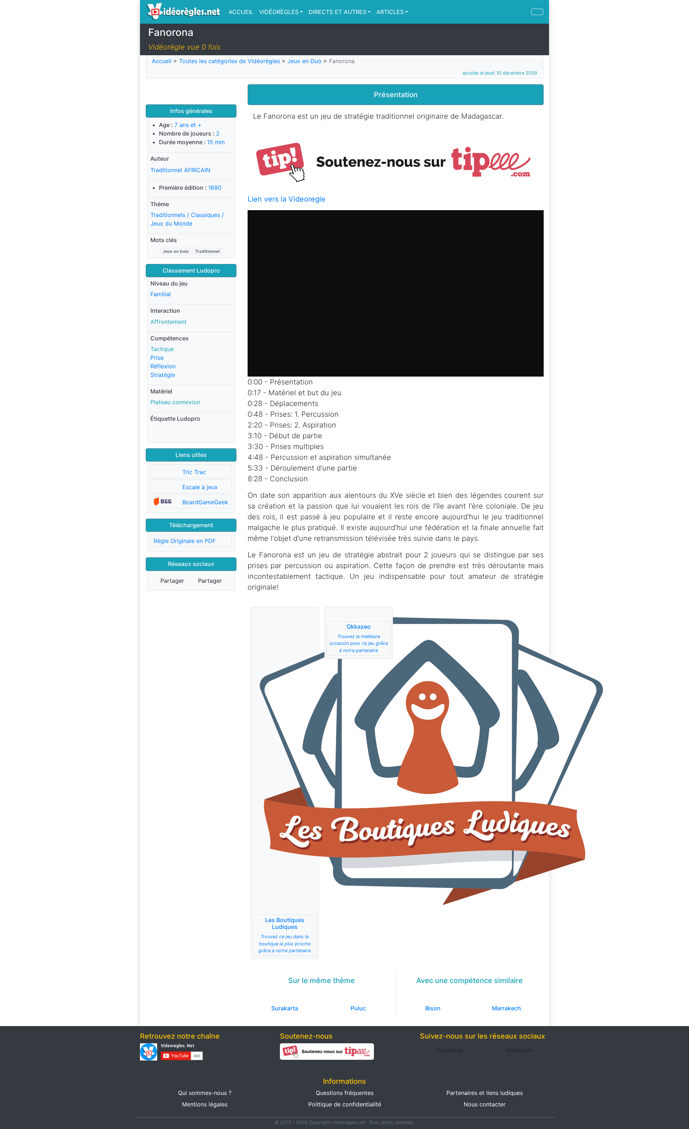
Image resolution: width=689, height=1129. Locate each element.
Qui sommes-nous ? (204, 1092)
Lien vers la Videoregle (286, 199)
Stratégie (162, 374)
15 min (216, 142)
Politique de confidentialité (344, 1104)
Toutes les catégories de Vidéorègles (229, 61)
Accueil (162, 61)
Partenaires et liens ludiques (484, 1092)
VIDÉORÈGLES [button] (279, 11)
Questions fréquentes (345, 1092)
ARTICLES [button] (390, 11)
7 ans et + (188, 124)
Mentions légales (205, 1104)
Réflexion (162, 366)
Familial (160, 294)
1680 (214, 187)
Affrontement (168, 321)
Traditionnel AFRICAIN (180, 170)
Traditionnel (207, 251)
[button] (396, 161)
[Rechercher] (537, 12)
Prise (157, 357)
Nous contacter (485, 1104)
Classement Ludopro (191, 270)
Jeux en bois (176, 251)
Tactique (162, 349)
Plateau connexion (175, 402)
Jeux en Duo (304, 61)
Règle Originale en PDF (185, 540)
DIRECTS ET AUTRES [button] (337, 11)
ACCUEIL (241, 11)
